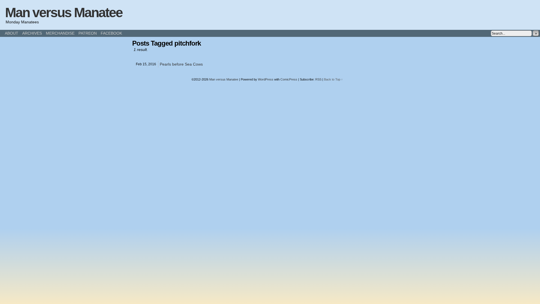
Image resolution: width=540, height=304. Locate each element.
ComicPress (288, 79)
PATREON (87, 33)
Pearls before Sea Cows (181, 64)
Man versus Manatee (63, 12)
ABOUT (11, 33)
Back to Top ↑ (333, 79)
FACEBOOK (111, 33)
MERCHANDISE (60, 33)
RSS (318, 79)
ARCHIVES (32, 33)
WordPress (265, 79)
